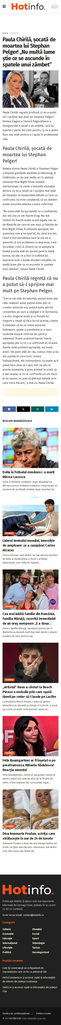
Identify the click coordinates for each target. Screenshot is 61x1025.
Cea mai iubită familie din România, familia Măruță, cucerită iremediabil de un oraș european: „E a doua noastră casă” (29, 619)
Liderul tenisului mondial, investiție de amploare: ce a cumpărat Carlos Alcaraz (29, 545)
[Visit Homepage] (28, 6)
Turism (36, 947)
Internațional (10, 943)
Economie (8, 933)
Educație (7, 938)
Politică (7, 952)
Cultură (7, 929)
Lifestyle (7, 947)
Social (35, 933)
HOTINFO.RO (15, 1018)
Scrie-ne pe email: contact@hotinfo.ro (23, 915)
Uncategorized (40, 952)
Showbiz (15, 33)
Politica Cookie (43, 1013)
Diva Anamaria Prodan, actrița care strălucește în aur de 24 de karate (29, 836)
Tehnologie (38, 943)
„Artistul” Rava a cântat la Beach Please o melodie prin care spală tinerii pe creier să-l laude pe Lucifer (29, 692)
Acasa (5, 33)
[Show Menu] (4, 6)
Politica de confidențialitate (16, 1013)
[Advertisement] (30, 20)
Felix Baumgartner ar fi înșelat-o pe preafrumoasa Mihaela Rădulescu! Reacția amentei (29, 765)
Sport (35, 938)
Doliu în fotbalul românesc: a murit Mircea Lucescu (29, 474)
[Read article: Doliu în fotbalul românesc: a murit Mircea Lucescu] (30, 448)
